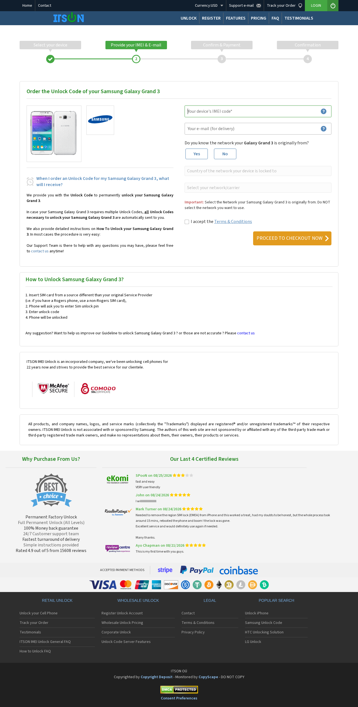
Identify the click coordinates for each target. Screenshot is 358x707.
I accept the (221, 222)
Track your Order (34, 623)
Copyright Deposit (157, 677)
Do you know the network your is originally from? (247, 143)
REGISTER (211, 18)
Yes (197, 154)
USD (206, 5)
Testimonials (30, 632)
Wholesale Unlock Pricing (122, 623)
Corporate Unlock (116, 632)
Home (27, 5)
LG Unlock (253, 642)
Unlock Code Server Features (126, 642)
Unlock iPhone (256, 613)
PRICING (258, 18)
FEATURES (236, 18)
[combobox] (257, 170)
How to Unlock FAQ (35, 651)
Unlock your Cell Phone (39, 613)
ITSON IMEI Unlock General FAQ (45, 642)
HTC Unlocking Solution (264, 632)
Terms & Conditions (233, 222)
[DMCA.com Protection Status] (179, 691)
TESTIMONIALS (298, 18)
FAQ (275, 18)
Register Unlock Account (122, 613)
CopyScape (208, 677)
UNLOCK (189, 18)
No (225, 154)
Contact (44, 5)
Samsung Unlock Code (263, 623)
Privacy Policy (193, 632)
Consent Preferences (179, 698)
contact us (40, 251)
